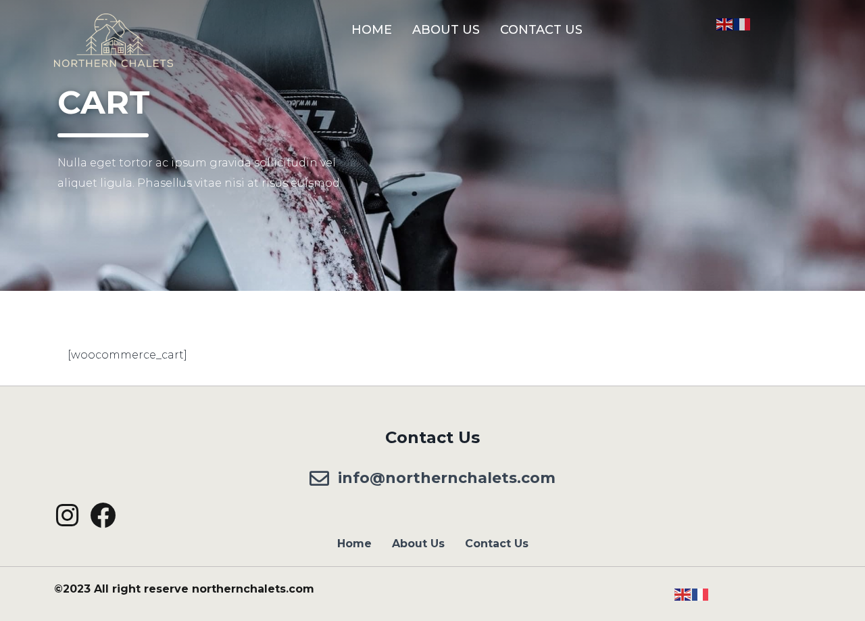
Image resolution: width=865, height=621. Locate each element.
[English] (725, 23)
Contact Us (541, 29)
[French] (742, 23)
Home (371, 29)
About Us (446, 29)
